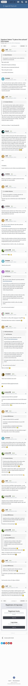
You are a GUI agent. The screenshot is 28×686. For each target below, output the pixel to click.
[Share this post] (25, 51)
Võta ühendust (16, 680)
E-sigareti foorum (10, 6)
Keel (9, 680)
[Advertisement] (14, 23)
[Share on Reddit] (6, 643)
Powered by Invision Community (14, 683)
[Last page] (26, 46)
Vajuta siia (14, 617)
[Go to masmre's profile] (2, 313)
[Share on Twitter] (2, 643)
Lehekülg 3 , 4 (14, 46)
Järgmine (22, 600)
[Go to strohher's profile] (2, 174)
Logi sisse (14, 627)
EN (14, 2)
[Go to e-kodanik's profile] (2, 374)
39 (12, 313)
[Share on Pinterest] (11, 643)
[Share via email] (9, 643)
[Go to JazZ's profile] (2, 50)
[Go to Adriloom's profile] (2, 271)
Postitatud (10, 51)
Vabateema (17, 43)
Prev (5, 600)
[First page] (2, 46)
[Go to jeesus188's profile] (2, 250)
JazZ (6, 43)
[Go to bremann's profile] (2, 78)
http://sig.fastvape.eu (6, 226)
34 (10, 49)
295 (13, 374)
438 (14, 250)
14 (12, 271)
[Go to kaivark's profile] (2, 131)
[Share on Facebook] (4, 643)
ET (12, 2)
